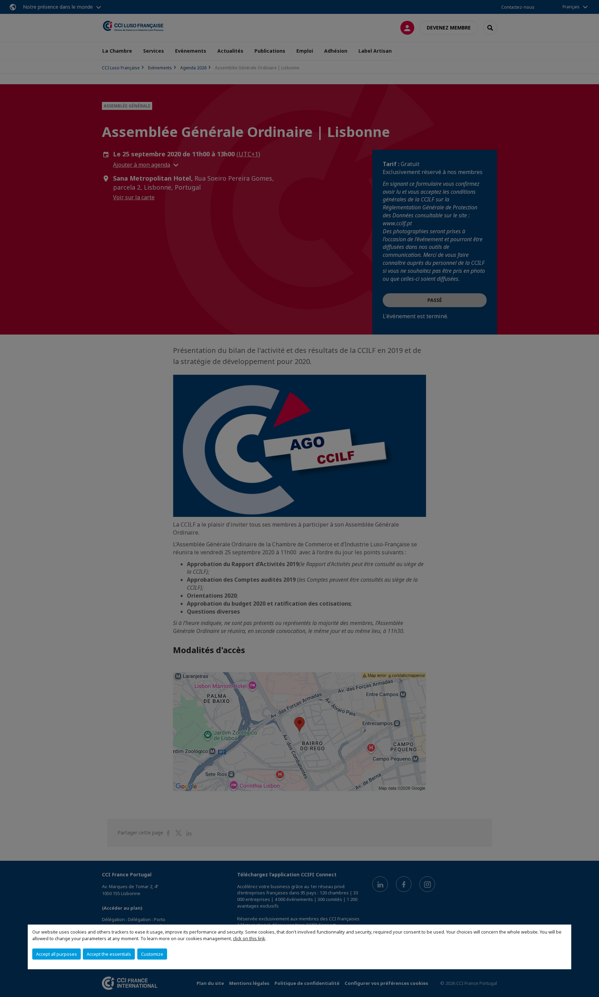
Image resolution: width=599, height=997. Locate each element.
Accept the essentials (109, 954)
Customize (152, 954)
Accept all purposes (56, 954)
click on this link (249, 938)
